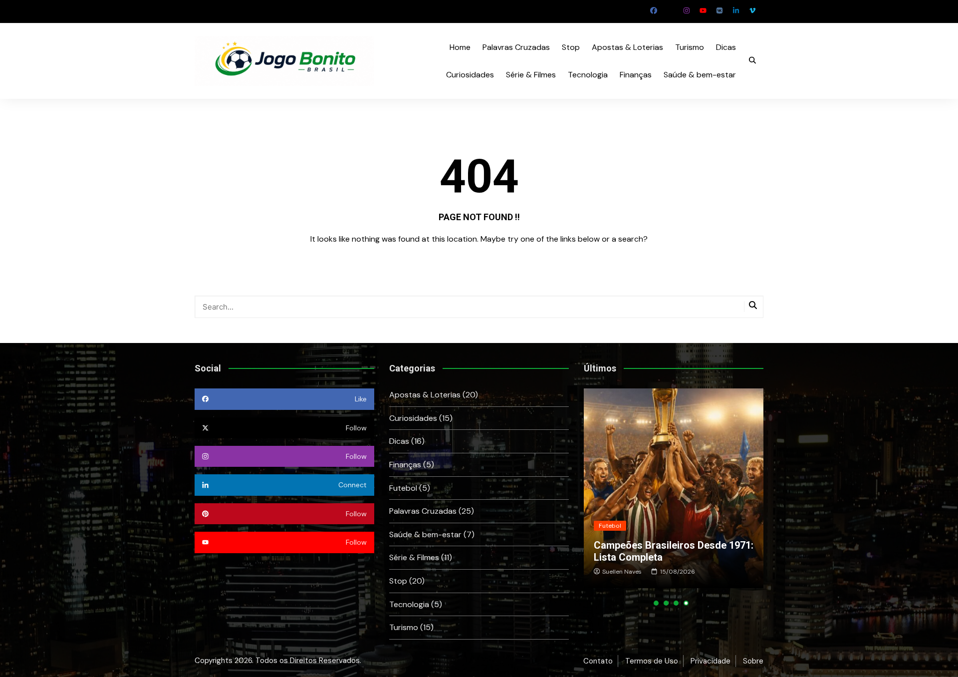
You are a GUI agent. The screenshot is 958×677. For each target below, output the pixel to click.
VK (719, 10)
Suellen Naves (622, 572)
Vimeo (752, 10)
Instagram (686, 10)
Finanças (636, 74)
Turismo (689, 47)
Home (460, 47)
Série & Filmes (531, 74)
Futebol (403, 488)
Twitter (670, 10)
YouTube (703, 10)
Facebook (653, 10)
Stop (571, 47)
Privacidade (710, 661)
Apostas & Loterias (627, 47)
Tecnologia (588, 74)
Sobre (753, 661)
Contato (598, 661)
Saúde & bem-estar (700, 74)
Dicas (726, 47)
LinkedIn (735, 10)
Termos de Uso (651, 661)
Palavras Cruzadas (516, 47)
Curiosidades (470, 74)
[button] (656, 603)
